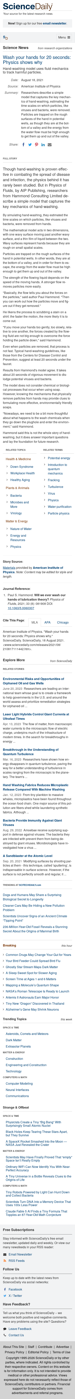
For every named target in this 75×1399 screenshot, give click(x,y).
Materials (9, 567)
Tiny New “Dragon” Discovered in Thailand (35, 1003)
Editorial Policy (38, 1352)
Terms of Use (61, 1352)
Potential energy (59, 458)
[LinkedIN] (43, 144)
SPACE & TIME (11, 1027)
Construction (14, 1058)
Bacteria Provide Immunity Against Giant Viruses (32, 822)
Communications (17, 1096)
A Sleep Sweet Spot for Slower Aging (31, 973)
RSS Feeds (17, 1260)
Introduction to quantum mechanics (57, 469)
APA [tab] (47, 622)
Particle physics (58, 513)
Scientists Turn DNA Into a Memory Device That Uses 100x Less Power (38, 1203)
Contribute (45, 1346)
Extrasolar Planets (18, 1046)
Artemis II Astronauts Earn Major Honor (32, 997)
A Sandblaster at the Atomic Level (27, 856)
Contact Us (16, 1335)
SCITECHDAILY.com (30, 885)
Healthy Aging (20, 480)
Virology (16, 513)
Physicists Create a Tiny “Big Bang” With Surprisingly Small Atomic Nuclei (33, 1124)
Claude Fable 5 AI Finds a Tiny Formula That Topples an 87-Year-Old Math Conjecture (36, 1213)
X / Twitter (15, 1295)
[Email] (49, 144)
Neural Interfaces (17, 1090)
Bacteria (16, 495)
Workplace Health (22, 473)
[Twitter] (30, 144)
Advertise (62, 1346)
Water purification (60, 506)
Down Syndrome (21, 466)
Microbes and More (19, 504)
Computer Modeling (19, 1083)
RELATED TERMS (53, 450)
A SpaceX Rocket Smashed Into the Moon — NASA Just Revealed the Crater (36, 1143)
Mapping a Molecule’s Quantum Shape (32, 985)
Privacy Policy (14, 1352)
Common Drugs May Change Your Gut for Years (38, 954)
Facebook (15, 1289)
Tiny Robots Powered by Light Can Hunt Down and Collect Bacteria (38, 1194)
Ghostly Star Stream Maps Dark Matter (32, 967)
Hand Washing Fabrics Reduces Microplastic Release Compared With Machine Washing (35, 787)
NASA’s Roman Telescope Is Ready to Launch (37, 991)
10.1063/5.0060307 (21, 608)
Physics (15, 546)
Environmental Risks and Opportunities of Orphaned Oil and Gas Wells (33, 681)
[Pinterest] (36, 144)
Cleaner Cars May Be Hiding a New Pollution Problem (34, 907)
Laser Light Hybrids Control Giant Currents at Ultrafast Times (36, 716)
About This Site (13, 1346)
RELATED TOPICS (16, 450)
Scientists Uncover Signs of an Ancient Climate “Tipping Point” (35, 918)
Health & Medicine (18, 459)
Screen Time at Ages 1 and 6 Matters (31, 979)
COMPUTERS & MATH (15, 1077)
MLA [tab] (35, 622)
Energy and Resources (18, 537)
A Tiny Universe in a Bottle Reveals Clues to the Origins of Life (38, 1178)
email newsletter (54, 23)
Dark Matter (14, 1040)
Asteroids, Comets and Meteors (27, 1033)
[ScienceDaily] (28, 6)
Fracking (54, 480)
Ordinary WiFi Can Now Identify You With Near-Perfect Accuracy (38, 1168)
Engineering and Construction (26, 1065)
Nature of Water (21, 529)
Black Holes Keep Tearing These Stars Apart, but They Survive (37, 1133)
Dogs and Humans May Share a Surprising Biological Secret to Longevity (32, 897)
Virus (51, 493)
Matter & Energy (17, 521)
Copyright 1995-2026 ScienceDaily (30, 1358)
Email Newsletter (20, 1254)
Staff (31, 1346)
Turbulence (55, 486)
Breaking (9, 945)
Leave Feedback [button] (20, 1328)
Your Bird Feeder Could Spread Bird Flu (33, 961)
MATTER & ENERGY (14, 1052)
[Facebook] (23, 144)
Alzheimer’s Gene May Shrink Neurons (32, 1009)
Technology (14, 1071)
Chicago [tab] (63, 622)
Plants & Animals (17, 488)
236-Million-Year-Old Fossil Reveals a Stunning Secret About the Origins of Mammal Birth (35, 929)
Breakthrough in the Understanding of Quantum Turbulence (30, 751)
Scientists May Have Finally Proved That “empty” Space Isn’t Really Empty (39, 1159)
